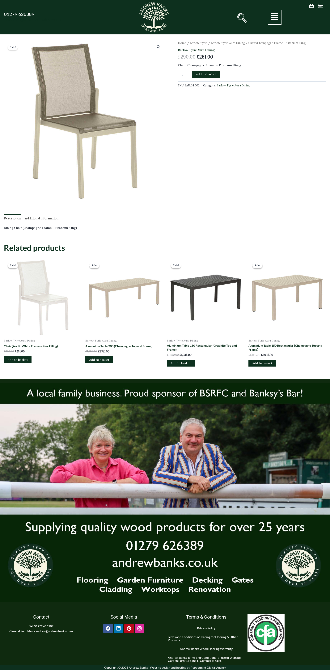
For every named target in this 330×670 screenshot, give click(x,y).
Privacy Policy (206, 628)
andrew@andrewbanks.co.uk (32, 19)
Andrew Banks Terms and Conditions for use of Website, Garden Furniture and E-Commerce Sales (204, 659)
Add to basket (206, 74)
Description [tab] (12, 218)
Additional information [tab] (41, 218)
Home (182, 43)
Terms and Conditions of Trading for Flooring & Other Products (203, 638)
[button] (242, 18)
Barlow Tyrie (198, 43)
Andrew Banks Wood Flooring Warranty (206, 648)
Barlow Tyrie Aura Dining (228, 43)
